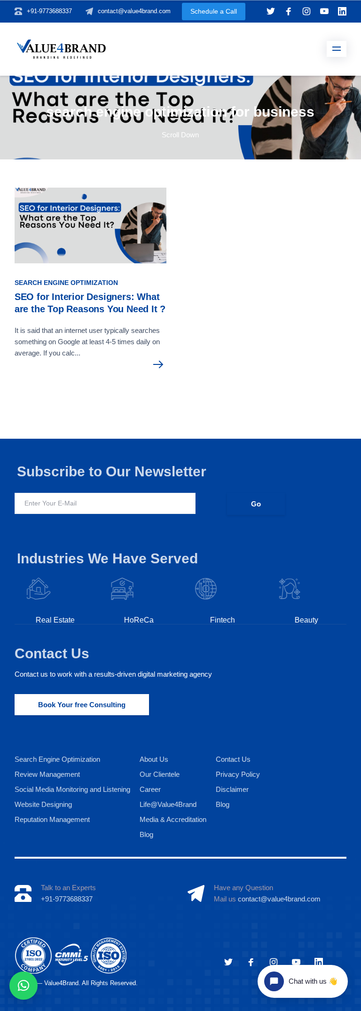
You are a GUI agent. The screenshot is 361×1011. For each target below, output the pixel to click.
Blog (146, 834)
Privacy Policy (238, 774)
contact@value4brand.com (134, 11)
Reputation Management (52, 819)
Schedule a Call (213, 11)
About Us (154, 759)
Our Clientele (160, 774)
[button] (23, 986)
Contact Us (52, 653)
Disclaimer (232, 789)
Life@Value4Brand (168, 804)
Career (150, 789)
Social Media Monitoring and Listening (72, 789)
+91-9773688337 (49, 11)
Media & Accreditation (173, 819)
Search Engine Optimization (66, 282)
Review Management (47, 774)
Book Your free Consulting (82, 705)
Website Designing (43, 804)
